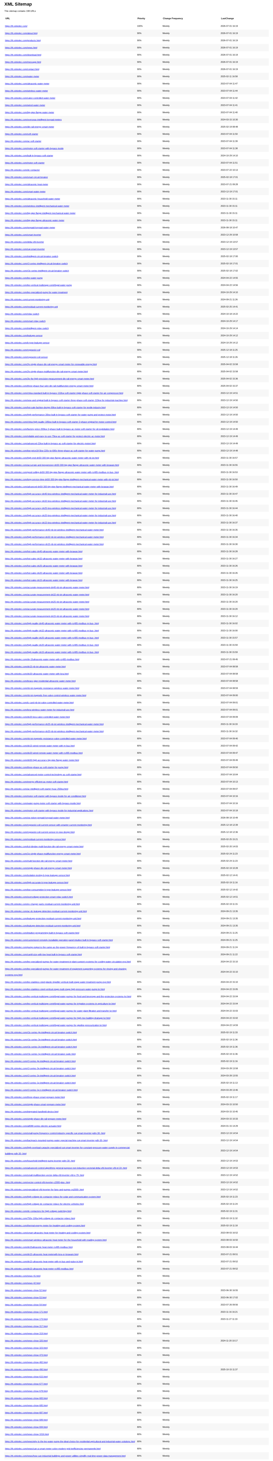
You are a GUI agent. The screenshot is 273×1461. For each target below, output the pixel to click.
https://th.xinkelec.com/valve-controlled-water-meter (30, 98)
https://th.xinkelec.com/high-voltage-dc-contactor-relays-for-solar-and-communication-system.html (53, 1197)
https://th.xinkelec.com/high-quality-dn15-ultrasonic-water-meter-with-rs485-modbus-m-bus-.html (52, 652)
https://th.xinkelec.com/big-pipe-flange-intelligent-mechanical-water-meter (40, 213)
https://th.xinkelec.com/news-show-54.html (25, 1304)
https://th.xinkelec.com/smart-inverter (23, 235)
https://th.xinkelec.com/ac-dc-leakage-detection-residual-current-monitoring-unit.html (46, 911)
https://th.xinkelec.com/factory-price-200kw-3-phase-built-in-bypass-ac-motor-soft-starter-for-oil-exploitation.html (59, 429)
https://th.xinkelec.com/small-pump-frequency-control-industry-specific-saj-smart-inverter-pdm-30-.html (55, 1133)
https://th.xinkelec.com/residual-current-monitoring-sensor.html (35, 839)
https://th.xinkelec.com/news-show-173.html (26, 1319)
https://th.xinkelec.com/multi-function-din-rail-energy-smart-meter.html (38, 861)
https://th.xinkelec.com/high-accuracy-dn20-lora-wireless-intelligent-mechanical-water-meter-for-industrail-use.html (60, 515)
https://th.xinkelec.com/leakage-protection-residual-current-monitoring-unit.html (43, 918)
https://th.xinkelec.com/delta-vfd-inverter (24, 242)
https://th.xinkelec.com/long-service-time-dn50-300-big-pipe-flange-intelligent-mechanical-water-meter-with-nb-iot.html (62, 479)
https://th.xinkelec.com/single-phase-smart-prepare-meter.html (35, 1104)
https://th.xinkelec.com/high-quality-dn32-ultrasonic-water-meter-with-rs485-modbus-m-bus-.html (52, 630)
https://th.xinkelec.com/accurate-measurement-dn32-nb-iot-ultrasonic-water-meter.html (47, 594)
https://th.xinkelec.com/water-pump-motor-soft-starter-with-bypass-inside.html (43, 803)
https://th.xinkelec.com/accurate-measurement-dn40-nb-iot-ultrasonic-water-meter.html (47, 587)
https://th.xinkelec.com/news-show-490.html (26, 1369)
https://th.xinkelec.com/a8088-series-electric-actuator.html (33, 1126)
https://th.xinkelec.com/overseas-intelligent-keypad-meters (33, 119)
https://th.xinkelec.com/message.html (23, 62)
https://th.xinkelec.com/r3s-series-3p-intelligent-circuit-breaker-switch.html (41, 1039)
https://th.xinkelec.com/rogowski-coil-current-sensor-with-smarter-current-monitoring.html (48, 825)
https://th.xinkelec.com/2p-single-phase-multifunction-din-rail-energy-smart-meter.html (46, 371)
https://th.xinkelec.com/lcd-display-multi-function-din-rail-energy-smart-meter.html (44, 846)
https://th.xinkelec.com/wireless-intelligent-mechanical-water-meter (37, 206)
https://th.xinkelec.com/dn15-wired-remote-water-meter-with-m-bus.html (40, 745)
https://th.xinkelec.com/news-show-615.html (26, 1376)
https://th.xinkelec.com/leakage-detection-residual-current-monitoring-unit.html (42, 925)
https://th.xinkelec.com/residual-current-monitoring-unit (31, 306)
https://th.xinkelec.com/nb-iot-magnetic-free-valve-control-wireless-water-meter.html (45, 695)
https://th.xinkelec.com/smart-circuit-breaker (26, 177)
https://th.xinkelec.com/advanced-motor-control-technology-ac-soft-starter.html (43, 774)
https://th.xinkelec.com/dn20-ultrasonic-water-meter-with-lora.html (37, 674)
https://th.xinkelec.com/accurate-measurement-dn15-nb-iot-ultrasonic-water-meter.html (47, 616)
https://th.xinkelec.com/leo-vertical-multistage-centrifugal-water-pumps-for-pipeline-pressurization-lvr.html (56, 1025)
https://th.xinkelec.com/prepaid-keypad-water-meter (30, 227)
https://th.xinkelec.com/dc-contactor (22, 170)
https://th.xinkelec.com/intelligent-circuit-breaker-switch (31, 256)
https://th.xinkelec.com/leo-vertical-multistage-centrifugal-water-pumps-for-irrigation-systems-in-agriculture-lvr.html (60, 1003)
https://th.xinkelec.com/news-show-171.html (26, 1312)
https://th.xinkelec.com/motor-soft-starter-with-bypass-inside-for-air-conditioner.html (45, 796)
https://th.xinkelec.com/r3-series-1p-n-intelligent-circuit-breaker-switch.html (41, 1090)
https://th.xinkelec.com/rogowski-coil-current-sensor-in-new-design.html (40, 832)
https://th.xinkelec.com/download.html (23, 55)
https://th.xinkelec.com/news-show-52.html (25, 1290)
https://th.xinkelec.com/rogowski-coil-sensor (26, 357)
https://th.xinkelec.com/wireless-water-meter (26, 91)
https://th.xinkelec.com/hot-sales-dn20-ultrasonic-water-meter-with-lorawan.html (43, 573)
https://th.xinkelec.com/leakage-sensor (24, 335)
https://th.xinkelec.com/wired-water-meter (25, 105)
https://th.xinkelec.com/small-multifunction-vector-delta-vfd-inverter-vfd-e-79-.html (44, 1175)
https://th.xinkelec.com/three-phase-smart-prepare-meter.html (35, 1097)
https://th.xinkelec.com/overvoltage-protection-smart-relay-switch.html (39, 897)
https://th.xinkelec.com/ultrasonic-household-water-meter (32, 199)
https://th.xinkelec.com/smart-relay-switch (25, 321)
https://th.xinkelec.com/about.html (21, 33)
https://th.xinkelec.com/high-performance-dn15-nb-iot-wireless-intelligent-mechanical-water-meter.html (54, 544)
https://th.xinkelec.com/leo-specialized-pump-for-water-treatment (36, 292)
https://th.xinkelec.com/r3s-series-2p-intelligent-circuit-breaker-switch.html (41, 1047)
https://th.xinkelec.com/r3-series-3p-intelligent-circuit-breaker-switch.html (40, 1068)
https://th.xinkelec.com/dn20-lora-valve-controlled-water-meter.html (37, 717)
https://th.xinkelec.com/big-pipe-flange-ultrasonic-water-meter (34, 220)
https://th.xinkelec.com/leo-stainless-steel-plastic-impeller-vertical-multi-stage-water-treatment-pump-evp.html (58, 982)
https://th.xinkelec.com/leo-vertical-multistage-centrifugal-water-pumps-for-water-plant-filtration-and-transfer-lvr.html (61, 1011)
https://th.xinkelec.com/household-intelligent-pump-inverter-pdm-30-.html (40, 1161)
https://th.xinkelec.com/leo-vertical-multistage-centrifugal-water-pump (38, 285)
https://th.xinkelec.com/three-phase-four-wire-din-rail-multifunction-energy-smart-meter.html (49, 386)
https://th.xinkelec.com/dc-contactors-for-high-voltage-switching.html (38, 1211)
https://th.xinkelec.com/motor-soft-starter (25, 163)
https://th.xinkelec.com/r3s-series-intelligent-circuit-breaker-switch (37, 270)
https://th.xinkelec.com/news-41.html (22, 1276)
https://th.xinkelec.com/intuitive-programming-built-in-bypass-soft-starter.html (42, 933)
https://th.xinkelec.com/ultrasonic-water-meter (27, 83)
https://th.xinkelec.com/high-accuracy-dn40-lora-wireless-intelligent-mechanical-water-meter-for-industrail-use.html (60, 494)
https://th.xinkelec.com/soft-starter (21, 134)
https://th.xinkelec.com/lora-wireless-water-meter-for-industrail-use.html (39, 710)
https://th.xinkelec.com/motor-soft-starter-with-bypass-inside (34, 148)
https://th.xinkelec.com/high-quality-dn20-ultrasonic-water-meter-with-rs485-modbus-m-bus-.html (52, 645)
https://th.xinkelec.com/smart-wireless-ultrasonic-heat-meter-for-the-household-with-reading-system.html (56, 1240)
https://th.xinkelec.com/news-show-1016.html (27, 1434)
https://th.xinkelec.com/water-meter (22, 76)
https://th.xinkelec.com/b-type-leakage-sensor (27, 342)
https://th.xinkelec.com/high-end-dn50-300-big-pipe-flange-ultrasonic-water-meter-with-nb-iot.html (52, 458)
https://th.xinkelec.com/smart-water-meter (25, 191)
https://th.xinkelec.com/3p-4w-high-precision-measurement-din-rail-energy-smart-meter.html (49, 378)
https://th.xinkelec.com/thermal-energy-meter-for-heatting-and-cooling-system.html (45, 1225)
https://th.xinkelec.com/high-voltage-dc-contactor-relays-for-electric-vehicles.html (44, 1204)
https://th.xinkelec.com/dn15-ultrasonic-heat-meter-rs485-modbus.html (39, 1268)
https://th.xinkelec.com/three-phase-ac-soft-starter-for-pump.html (36, 767)
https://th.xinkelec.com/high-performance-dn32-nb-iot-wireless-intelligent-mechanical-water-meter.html (54, 537)
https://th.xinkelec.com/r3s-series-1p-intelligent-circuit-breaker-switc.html (40, 1054)
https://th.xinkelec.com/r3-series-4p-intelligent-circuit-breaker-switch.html (40, 1061)
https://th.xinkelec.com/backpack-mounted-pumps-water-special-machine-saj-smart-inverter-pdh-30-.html (56, 1140)
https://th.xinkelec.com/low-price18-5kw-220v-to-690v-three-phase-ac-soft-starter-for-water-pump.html (55, 450)
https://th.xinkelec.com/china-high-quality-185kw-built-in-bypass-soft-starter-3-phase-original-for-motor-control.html (60, 422)
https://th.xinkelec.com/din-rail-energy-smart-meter (29, 127)
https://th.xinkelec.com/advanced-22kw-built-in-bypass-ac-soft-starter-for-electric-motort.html (50, 443)
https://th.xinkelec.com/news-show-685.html (26, 1405)
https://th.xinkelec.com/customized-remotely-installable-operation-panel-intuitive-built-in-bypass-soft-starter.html (59, 940)
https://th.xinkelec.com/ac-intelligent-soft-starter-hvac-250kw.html (36, 789)
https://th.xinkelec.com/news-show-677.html (26, 1384)
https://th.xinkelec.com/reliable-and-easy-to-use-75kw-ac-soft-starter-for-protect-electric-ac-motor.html (55, 436)
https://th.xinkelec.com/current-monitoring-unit (27, 299)
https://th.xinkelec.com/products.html (23, 40)
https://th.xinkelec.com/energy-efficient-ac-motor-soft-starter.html (36, 781)
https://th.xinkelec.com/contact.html (22, 69)
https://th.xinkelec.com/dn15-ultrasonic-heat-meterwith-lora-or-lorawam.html (41, 1254)
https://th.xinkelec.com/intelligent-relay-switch (27, 328)
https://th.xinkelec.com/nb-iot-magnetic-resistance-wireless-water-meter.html (42, 688)
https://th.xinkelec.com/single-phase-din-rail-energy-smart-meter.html (38, 868)
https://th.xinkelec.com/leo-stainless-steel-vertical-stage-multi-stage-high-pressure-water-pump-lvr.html (55, 989)
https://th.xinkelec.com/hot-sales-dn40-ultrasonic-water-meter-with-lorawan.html (43, 551)
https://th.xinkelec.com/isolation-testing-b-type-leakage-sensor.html (37, 875)
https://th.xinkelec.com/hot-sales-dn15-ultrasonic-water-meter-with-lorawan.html (43, 580)
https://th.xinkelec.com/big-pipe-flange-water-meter (29, 112)
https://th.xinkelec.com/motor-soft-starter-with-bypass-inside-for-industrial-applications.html (49, 810)
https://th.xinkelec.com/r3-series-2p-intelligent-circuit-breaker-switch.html (40, 1075)
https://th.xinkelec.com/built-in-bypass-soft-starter (29, 155)
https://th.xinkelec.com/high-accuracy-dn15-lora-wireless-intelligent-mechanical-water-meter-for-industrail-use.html (60, 522)
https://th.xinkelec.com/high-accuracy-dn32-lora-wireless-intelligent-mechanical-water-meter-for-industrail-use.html (60, 501)
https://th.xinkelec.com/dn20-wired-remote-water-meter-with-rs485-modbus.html (44, 753)
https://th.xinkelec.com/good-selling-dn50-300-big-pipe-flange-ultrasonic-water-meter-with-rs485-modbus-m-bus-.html (62, 472)
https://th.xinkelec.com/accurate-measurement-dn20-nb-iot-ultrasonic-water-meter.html (47, 609)
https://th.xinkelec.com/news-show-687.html (26, 1412)
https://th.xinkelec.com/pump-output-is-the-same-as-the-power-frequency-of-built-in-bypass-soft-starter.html (57, 947)
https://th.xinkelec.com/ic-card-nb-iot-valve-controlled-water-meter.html (39, 702)
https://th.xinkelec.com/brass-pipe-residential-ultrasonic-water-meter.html (40, 681)
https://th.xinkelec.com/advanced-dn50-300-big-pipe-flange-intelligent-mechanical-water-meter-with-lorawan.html (59, 486)
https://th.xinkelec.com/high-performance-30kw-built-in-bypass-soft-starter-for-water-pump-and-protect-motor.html (60, 414)
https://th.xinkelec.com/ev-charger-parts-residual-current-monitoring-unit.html (42, 904)
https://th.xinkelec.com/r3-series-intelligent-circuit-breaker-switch (36, 263)
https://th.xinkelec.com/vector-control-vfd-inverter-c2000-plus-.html (37, 1182)
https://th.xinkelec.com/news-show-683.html (26, 1398)
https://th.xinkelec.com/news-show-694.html (26, 1427)
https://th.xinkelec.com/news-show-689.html (26, 1420)
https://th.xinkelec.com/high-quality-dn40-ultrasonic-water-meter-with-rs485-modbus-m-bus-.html (52, 623)
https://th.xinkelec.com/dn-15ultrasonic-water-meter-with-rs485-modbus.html (42, 659)
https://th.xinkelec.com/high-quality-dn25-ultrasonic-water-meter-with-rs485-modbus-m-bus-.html (52, 638)
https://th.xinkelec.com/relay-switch (22, 314)
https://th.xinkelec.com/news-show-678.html (26, 1391)
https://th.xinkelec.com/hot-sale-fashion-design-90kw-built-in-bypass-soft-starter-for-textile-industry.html (55, 407)
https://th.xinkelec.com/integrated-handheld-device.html (31, 1111)
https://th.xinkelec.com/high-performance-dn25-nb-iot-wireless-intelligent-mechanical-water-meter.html (54, 724)
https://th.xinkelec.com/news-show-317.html (26, 1326)
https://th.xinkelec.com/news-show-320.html (26, 1340)
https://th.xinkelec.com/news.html (21, 47)
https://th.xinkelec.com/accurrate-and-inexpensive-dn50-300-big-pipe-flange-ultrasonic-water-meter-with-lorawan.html (62, 465)
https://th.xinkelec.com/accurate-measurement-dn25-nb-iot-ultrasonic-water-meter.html (47, 602)
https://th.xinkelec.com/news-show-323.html (26, 1348)
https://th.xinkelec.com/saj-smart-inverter (25, 249)
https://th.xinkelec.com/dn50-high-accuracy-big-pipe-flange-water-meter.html (42, 760)
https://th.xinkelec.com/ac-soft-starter (23, 141)
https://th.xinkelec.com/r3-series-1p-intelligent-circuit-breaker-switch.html (40, 1083)
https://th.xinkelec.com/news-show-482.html (26, 1362)
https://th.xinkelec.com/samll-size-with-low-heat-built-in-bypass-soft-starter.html (43, 954)
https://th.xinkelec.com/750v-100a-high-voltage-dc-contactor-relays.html (40, 1218)
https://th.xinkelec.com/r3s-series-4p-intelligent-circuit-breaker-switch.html (41, 1032)
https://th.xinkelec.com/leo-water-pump (24, 278)
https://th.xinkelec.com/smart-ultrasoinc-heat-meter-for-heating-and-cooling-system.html (47, 1232)
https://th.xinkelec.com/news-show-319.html (26, 1333)
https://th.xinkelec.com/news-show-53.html (25, 1297)
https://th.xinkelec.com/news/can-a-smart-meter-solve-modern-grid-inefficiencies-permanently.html (53, 1448)
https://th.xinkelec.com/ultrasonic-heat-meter (26, 184)
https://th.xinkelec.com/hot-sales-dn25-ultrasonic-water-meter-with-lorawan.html (43, 566)
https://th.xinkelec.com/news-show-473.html (26, 1355)
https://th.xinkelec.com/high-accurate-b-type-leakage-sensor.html (36, 882)
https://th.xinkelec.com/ (16, 26)
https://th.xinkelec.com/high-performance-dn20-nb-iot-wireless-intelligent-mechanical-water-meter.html (54, 731)
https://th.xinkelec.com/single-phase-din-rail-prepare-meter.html (35, 1119)
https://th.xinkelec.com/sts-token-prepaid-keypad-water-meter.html (37, 817)
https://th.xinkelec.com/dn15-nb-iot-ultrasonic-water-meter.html (35, 666)
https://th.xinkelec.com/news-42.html (22, 1283)
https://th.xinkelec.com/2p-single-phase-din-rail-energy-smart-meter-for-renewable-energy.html (51, 364)
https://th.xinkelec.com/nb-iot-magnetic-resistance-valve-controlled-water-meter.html (46, 738)
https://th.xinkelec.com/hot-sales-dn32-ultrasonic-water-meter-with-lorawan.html (43, 558)
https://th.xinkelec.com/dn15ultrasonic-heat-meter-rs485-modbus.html (39, 1247)
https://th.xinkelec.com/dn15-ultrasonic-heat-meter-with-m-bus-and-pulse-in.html (44, 1261)
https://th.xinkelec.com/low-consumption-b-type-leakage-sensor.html (38, 889)
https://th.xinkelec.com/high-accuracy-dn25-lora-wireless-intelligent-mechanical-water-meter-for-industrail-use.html (60, 508)
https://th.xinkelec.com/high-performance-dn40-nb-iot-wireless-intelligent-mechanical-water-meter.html (54, 530)
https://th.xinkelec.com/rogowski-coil (22, 350)
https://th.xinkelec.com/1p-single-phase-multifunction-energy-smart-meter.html (43, 853)
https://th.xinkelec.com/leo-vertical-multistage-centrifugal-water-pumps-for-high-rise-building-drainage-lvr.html (57, 1018)
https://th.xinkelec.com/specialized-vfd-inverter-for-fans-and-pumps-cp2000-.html (44, 1189)
